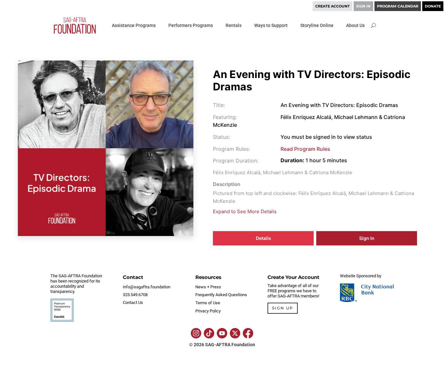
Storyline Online (316, 25)
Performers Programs (190, 25)
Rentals (234, 25)
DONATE (433, 6)
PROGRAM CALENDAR (397, 6)
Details (263, 238)
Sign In (366, 238)
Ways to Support (271, 25)
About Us (355, 25)
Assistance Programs (134, 25)
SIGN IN (363, 6)
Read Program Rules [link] (305, 149)
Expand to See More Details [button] (245, 211)
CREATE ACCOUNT (332, 6)
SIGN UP (282, 308)
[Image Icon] (196, 333)
